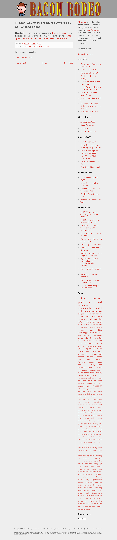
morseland (81, 447)
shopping (86, 332)
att (96, 319)
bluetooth (93, 397)
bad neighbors (92, 394)
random (91, 319)
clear (95, 335)
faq (79, 340)
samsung (81, 474)
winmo (84, 506)
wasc (100, 380)
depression (82, 410)
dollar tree (88, 338)
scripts (93, 474)
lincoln (99, 367)
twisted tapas (44, 46)
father (100, 418)
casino (94, 354)
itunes (90, 367)
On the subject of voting (88, 77)
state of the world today (87, 485)
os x (90, 458)
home (87, 316)
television (81, 496)
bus (87, 354)
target (80, 493)
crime (93, 324)
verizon (93, 346)
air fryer (86, 389)
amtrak (80, 335)
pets (94, 375)
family (80, 418)
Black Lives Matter (88, 69)
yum (79, 509)
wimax (99, 346)
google (80, 327)
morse (80, 372)
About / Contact (87, 121)
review (99, 313)
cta (97, 324)
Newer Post (21, 63)
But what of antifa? (89, 72)
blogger (81, 354)
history (92, 364)
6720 (80, 324)
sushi (100, 490)
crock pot (90, 359)
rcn (84, 471)
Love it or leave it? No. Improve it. (90, 82)
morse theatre (89, 372)
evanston (98, 338)
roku (100, 471)
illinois (94, 431)
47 (101, 386)
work (93, 506)
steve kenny (88, 488)
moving (94, 447)
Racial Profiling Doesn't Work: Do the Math (90, 88)
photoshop (88, 464)
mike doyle (83, 445)
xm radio (99, 506)
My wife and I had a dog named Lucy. (91, 239)
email (84, 415)
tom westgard (96, 496)
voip (96, 332)
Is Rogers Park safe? (89, 111)
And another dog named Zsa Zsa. (91, 248)
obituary (86, 455)
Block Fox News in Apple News (88, 93)
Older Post (68, 63)
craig (95, 405)
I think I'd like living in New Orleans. (89, 286)
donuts (87, 413)
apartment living (84, 391)
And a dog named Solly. (90, 244)
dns (100, 410)
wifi (88, 386)
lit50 (79, 437)
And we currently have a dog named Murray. (91, 254)
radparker (81, 469)
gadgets (96, 421)
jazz (94, 367)
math (95, 439)
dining (93, 410)
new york (88, 453)
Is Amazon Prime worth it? (90, 99)
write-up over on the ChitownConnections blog (43, 37)
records (89, 471)
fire (100, 324)
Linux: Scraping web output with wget (89, 151)
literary (84, 437)
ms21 (100, 447)
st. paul (95, 378)
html (79, 431)
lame (100, 434)
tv (95, 380)
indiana (86, 327)
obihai (80, 455)
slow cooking (83, 346)
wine (79, 506)
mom (100, 445)
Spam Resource (92, 30)
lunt (79, 439)
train (90, 380)
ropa (100, 343)
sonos (80, 480)
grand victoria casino (94, 426)
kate (94, 316)
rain (87, 469)
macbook (89, 439)
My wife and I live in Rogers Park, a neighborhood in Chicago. (89, 262)
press (86, 466)
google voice (95, 362)
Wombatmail (85, 128)
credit (100, 405)
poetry (95, 464)
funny (91, 421)
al (84, 324)
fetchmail (81, 421)
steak (100, 485)
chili (79, 402)
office (85, 343)
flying (87, 421)
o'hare (80, 375)
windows (86, 504)
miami (99, 370)
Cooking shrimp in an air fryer (91, 178)
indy (83, 340)
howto (86, 321)
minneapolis (84, 308)
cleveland (87, 402)
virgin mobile (92, 501)
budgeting (88, 335)
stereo (80, 488)
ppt (100, 464)
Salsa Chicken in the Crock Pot (89, 184)
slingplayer (87, 477)
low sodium (97, 437)
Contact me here (85, 54)
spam (99, 321)
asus (88, 324)
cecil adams (86, 399)
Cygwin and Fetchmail (90, 167)
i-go (90, 431)
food (89, 311)
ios (84, 434)
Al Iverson (82, 22)
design (88, 410)
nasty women (83, 450)
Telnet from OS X (88, 141)
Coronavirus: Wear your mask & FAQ (90, 65)
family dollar (90, 418)
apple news (97, 391)
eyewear (99, 415)
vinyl (85, 501)
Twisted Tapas (59, 32)
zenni (83, 509)
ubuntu (91, 498)
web (100, 332)
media (90, 442)
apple (80, 316)
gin (101, 421)
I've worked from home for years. (90, 234)
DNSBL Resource (88, 131)
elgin (79, 415)
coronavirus (89, 405)
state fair (98, 482)
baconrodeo (82, 394)
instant (80, 434)
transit (99, 311)
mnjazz (93, 445)
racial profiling (96, 466)
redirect (95, 471)
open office (82, 458)
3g (87, 348)
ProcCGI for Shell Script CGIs (88, 157)
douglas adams (96, 413)
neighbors (91, 330)
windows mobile (96, 504)
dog (100, 319)
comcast (81, 405)
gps (84, 426)
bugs (79, 399)
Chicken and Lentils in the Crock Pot (90, 189)
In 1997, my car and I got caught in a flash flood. (89, 214)
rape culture (93, 343)
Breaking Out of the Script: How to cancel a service (90, 106)
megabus (92, 370)
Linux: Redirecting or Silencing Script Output (90, 146)
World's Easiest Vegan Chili (90, 195)
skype (85, 378)
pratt (80, 466)
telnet (88, 496)
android (99, 389)
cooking (81, 359)
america (93, 389)
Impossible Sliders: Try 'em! (90, 200)
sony (87, 480)
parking (88, 375)
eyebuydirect (90, 415)
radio (100, 375)
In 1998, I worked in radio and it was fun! (89, 221)
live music (82, 370)
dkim (97, 410)
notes (80, 343)
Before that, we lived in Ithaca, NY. (90, 275)
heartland (81, 364)
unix (100, 316)
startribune (89, 482)
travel (99, 302)
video (92, 332)
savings (87, 474)
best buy (86, 397)
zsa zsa (87, 509)
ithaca (91, 434)
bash (94, 351)
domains (81, 413)
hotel (80, 321)
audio (88, 351)
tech (90, 302)
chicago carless (94, 356)
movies (88, 447)
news (95, 453)
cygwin (99, 359)
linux (88, 313)
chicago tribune (96, 399)
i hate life (85, 431)
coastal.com (98, 402)
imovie (99, 431)
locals (90, 437)
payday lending (96, 461)
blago (100, 351)
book (100, 397)
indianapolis (82, 367)
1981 (97, 386)
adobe (80, 389)
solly (90, 378)
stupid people (83, 490)
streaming (98, 488)
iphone (93, 321)
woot (89, 506)
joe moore (82, 330)
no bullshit (97, 340)
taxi (87, 493)
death (100, 407)
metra (96, 442)
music (89, 340)
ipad (87, 434)
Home (44, 63)
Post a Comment (24, 57)
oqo (94, 311)
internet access (96, 327)
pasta (88, 461)
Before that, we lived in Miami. (90, 269)
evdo (80, 311)
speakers (81, 482)
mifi (100, 442)
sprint (99, 308)
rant (93, 313)
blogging (81, 313)
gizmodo (81, 423)
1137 (92, 386)
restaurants (33, 46)
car (85, 311)
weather (81, 383)
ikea (100, 364)
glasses (86, 423)
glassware (93, 423)
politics (99, 330)
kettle (96, 434)
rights (80, 378)
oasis (100, 453)
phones (80, 464)
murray (99, 372)
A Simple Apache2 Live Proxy (90, 162)
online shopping (96, 455)
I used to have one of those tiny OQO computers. (89, 227)
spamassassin (97, 480)
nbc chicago (93, 450)
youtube (81, 348)
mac (83, 439)
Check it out (61, 38)
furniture (81, 362)
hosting (99, 429)
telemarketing (97, 493)
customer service (86, 407)
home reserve (91, 429)
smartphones (97, 477)
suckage (93, 490)
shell (80, 332)
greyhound (81, 429)
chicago (25, 46)
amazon (92, 348)
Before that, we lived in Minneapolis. (90, 281)
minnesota (82, 319)
